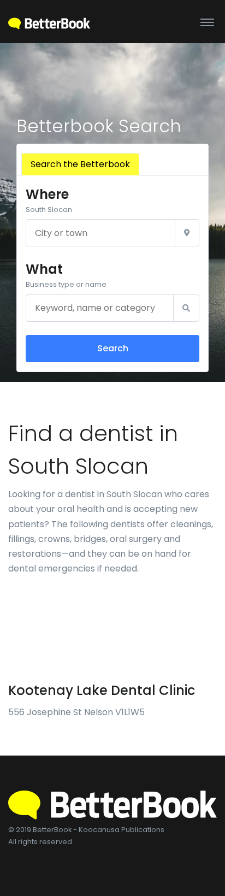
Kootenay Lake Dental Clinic (101, 690)
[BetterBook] (49, 21)
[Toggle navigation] (207, 21)
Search (112, 348)
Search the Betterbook (80, 164)
